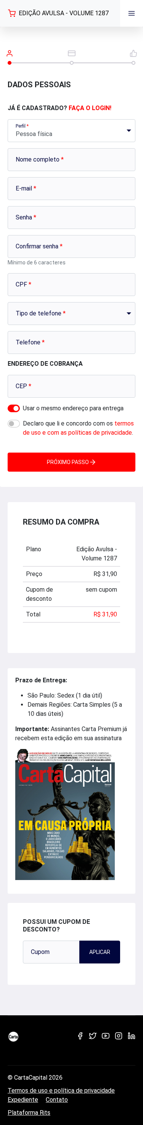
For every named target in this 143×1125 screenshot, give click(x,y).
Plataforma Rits (29, 1112)
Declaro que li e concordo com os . (78, 428)
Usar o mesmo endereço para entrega (73, 408)
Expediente (23, 1099)
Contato (57, 1099)
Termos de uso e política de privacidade (61, 1090)
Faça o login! (90, 108)
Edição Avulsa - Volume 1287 (64, 13)
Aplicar (99, 952)
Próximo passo (68, 462)
